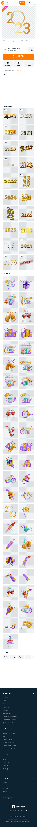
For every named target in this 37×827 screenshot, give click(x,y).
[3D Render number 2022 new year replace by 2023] (10, 327)
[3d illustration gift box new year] (10, 462)
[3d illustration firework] (10, 771)
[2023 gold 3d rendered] (10, 197)
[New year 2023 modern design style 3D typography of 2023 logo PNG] (10, 116)
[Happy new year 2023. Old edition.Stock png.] (10, 213)
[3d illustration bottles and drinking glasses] (10, 739)
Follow (31, 50)
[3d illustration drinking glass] (10, 511)
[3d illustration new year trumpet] (10, 804)
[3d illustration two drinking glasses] (10, 527)
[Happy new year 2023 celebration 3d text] (10, 262)
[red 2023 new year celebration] (10, 425)
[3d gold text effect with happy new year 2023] (10, 148)
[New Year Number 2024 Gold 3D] (10, 279)
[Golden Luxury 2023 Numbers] (10, 132)
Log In (28, 2)
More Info (6, 74)
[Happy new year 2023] (10, 246)
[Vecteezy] (2, 3)
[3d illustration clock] (10, 723)
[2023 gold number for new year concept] (10, 360)
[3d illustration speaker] (10, 544)
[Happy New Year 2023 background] (10, 376)
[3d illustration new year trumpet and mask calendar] (10, 446)
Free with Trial (18, 57)
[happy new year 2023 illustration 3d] (10, 295)
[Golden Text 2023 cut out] (10, 409)
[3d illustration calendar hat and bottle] (10, 479)
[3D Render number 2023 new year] (10, 230)
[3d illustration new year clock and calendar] (10, 495)
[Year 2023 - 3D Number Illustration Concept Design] (10, 311)
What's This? (19, 70)
